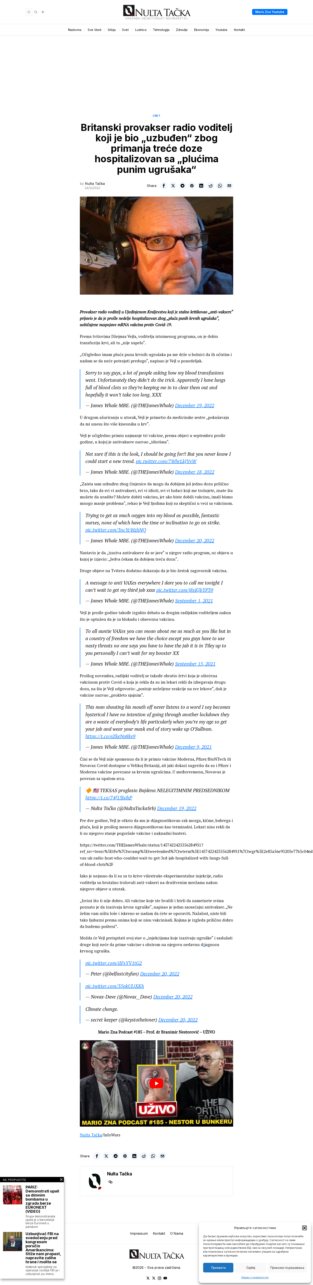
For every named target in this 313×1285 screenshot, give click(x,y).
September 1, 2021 (194, 600)
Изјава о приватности (254, 1277)
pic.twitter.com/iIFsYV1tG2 (113, 963)
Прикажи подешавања (287, 1268)
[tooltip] (164, 186)
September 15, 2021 (195, 663)
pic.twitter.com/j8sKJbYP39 (184, 590)
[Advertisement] (156, 68)
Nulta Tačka (95, 183)
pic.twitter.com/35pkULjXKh (114, 986)
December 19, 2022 (194, 405)
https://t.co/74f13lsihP (108, 797)
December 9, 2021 (193, 747)
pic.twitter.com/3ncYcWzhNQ (115, 530)
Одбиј (250, 1268)
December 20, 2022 (194, 540)
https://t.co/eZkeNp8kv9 (110, 736)
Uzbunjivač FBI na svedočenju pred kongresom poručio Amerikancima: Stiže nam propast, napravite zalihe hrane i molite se (43, 1248)
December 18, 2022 (194, 472)
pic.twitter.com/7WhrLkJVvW (166, 461)
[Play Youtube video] (156, 1083)
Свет (156, 115)
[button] (304, 1228)
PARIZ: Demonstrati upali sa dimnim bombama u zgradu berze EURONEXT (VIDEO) (42, 1199)
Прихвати (218, 1268)
